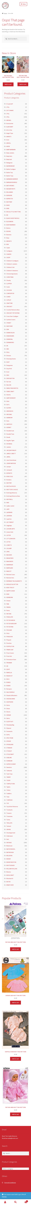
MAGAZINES (9, 558)
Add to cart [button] (8, 84)
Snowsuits (9, 731)
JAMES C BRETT (11, 453)
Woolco (8, 872)
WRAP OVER (10, 885)
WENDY (8, 859)
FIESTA (8, 395)
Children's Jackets (11, 264)
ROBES (8, 682)
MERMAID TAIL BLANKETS (14, 581)
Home (5, 13)
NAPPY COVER (10, 591)
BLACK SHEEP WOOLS (12, 218)
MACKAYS (9, 555)
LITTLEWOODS (10, 538)
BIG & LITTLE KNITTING (13, 212)
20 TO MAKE (10, 110)
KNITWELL (9, 499)
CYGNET (8, 323)
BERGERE (9, 195)
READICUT (9, 676)
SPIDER (8, 741)
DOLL (8, 352)
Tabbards (9, 770)
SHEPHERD (9, 702)
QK (7, 666)
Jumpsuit (9, 470)
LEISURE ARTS (10, 529)
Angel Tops (9, 133)
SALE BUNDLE (10, 692)
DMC (7, 349)
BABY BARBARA (11, 149)
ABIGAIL (8, 120)
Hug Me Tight (10, 440)
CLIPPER (9, 283)
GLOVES (8, 408)
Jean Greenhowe (11, 460)
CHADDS (8, 254)
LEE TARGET (10, 522)
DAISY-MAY (9, 326)
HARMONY (9, 417)
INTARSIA (9, 444)
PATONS (8, 614)
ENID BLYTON (10, 378)
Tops (7, 797)
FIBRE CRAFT (10, 391)
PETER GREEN (10, 620)
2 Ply (7, 107)
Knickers (8, 480)
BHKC (8, 205)
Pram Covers (10, 653)
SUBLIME (9, 757)
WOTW (8, 882)
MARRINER (9, 565)
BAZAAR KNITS (10, 189)
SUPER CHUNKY (11, 764)
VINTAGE (9, 842)
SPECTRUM (9, 738)
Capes (8, 247)
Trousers (9, 813)
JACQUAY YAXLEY (11, 450)
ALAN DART (9, 127)
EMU (7, 375)
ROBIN (8, 685)
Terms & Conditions (10, 1182)
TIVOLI (8, 790)
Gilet (7, 401)
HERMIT (8, 427)
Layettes (9, 519)
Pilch (7, 633)
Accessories (9, 123)
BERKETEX (9, 198)
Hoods (8, 437)
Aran (7, 140)
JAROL (8, 457)
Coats (8, 287)
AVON (8, 146)
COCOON (9, 290)
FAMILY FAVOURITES (12, 388)
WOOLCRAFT (10, 875)
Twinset (8, 826)
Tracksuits (9, 810)
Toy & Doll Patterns (12, 806)
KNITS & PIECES (11, 486)
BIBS (7, 208)
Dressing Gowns (11, 359)
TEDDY (8, 780)
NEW (7, 594)
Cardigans (9, 251)
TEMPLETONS (10, 784)
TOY (7, 803)
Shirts (8, 705)
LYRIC (8, 551)
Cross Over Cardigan (12, 316)
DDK (7, 329)
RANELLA (9, 672)
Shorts (8, 712)
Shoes (8, 708)
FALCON (8, 385)
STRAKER (9, 748)
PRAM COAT (9, 650)
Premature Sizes (11, 659)
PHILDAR (9, 630)
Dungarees (9, 365)
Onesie (8, 600)
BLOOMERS (9, 221)
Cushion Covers (10, 319)
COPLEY (8, 300)
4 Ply (7, 117)
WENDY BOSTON (11, 862)
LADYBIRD (9, 512)
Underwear (9, 836)
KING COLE (9, 476)
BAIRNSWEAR (10, 166)
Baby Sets (9, 156)
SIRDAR (8, 715)
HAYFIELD (9, 424)
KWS (7, 502)
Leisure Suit (9, 532)
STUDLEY (9, 751)
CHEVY (8, 257)
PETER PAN (9, 627)
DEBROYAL (9, 339)
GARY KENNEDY (11, 398)
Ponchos (9, 643)
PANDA (8, 607)
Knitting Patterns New (13, 496)
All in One (9, 130)
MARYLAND (9, 568)
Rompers (9, 689)
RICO (7, 679)
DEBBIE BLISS (10, 332)
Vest (7, 839)
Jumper (8, 466)
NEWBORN (9, 597)
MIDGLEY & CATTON (12, 584)
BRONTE (9, 241)
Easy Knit (9, 368)
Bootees (8, 234)
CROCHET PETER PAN (12, 313)
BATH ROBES (10, 185)
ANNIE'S (8, 136)
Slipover (8, 728)
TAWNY (8, 777)
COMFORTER (10, 293)
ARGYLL (8, 143)
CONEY (8, 297)
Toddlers (9, 793)
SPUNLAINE (9, 744)
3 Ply (7, 113)
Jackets (8, 447)
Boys (7, 238)
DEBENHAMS (10, 336)
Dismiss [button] (4, 1196)
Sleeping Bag (10, 725)
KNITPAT (9, 483)
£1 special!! (9, 104)
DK (7, 346)
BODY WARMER (10, 225)
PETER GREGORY (11, 623)
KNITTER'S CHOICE (12, 489)
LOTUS (8, 542)
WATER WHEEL (10, 849)
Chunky (8, 280)
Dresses (8, 355)
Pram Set (9, 656)
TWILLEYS (9, 823)
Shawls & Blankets (11, 695)
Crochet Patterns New (12, 310)
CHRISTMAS (9, 277)
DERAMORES (10, 342)
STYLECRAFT (10, 754)
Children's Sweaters (12, 270)
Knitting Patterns (11, 493)
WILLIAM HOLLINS (11, 869)
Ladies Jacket (10, 506)
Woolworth (9, 878)
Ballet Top (9, 172)
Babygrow (9, 163)
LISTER (8, 535)
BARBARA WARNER (12, 179)
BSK (7, 244)
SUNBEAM (9, 761)
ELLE (7, 372)
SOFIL (8, 734)
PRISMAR (9, 663)
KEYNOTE (9, 473)
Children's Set (10, 267)
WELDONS (9, 855)
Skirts (8, 718)
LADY (7, 509)
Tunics (8, 819)
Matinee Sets (10, 578)
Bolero (8, 228)
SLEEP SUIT (9, 721)
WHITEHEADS (10, 865)
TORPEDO (9, 800)
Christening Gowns (12, 274)
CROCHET (9, 306)
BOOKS (8, 231)
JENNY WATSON (11, 463)
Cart (24, 1200)
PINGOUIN (9, 636)
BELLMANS (9, 192)
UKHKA (8, 829)
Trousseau (9, 816)
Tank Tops (9, 774)
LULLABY (9, 548)
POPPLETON (10, 646)
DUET (8, 362)
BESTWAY (9, 202)
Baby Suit (9, 159)
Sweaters (9, 767)
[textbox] (15, 1169)
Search (15, 1202)
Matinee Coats (10, 574)
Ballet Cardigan (11, 169)
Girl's (7, 404)
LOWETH (9, 545)
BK (7, 215)
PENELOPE (9, 617)
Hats (7, 421)
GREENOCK (9, 411)
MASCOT (8, 571)
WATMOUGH (10, 852)
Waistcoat (9, 846)
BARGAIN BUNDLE (11, 182)
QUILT (8, 669)
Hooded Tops (10, 434)
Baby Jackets (10, 153)
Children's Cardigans (12, 261)
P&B (7, 604)
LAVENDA (9, 516)
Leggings (9, 525)
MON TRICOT (10, 587)
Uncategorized (10, 833)
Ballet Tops (9, 176)
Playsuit (8, 640)
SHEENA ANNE (10, 699)
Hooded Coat (10, 431)
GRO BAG (9, 414)
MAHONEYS (9, 561)
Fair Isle (8, 382)
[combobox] (15, 1169)
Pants (8, 610)
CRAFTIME (9, 303)
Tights (8, 787)
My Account (5, 1202)
